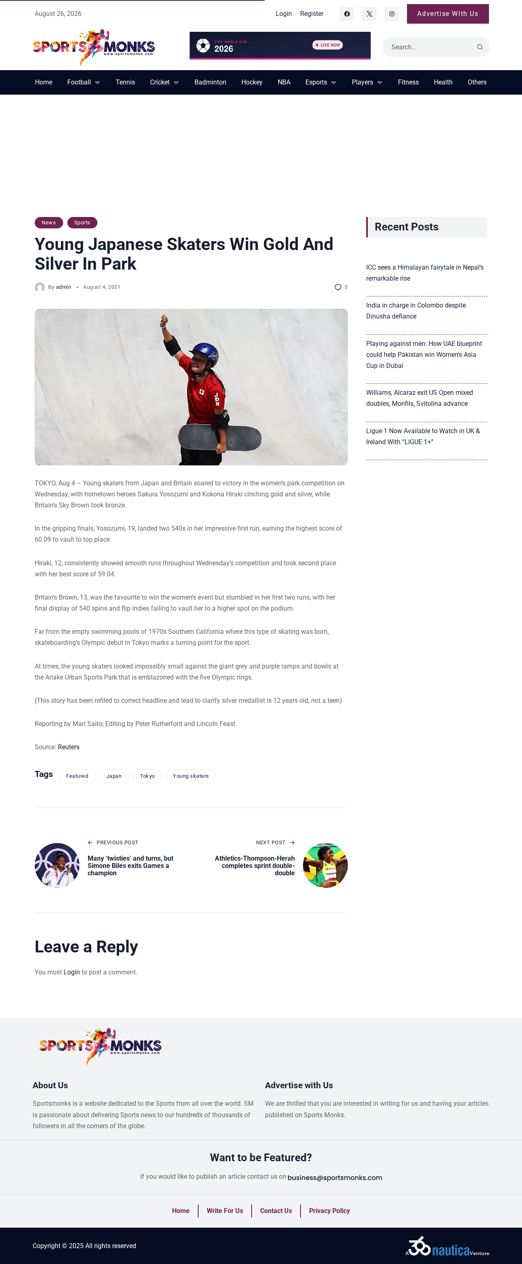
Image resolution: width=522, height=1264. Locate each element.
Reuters (69, 747)
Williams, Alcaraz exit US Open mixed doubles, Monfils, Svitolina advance (419, 398)
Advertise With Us (447, 14)
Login (72, 972)
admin (63, 287)
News (49, 222)
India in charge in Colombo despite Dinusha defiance (416, 310)
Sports (82, 222)
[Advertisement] (261, 160)
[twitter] (369, 14)
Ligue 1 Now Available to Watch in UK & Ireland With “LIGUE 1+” (423, 436)
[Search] (480, 47)
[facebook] (347, 14)
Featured (77, 776)
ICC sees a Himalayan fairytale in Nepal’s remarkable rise (425, 272)
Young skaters (191, 776)
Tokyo (147, 776)
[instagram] (392, 14)
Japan (114, 776)
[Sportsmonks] (105, 47)
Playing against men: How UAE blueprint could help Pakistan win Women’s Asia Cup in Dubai (424, 355)
